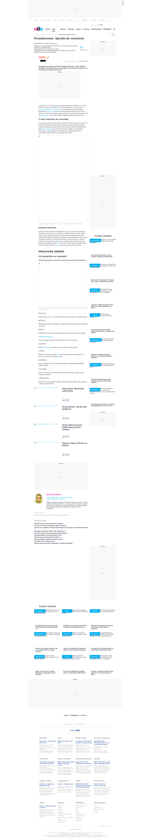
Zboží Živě (60, 807)
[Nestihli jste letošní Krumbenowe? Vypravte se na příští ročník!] (63, 305)
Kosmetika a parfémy (80, 814)
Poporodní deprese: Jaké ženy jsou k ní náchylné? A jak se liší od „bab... (83, 796)
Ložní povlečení (79, 818)
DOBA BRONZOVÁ (46, 337)
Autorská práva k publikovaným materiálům (52, 835)
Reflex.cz (70, 20)
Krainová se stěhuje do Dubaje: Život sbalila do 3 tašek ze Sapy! (83, 748)
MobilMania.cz (85, 20)
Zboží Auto (60, 818)
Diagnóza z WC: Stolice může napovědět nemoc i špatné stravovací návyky (84, 790)
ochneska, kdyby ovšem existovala (49, 109)
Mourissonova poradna (99, 784)
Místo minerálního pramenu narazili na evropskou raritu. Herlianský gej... (47, 788)
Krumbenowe (44, 115)
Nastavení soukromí (51, 836)
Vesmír (78, 29)
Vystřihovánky (96, 29)
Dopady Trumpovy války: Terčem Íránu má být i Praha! (47, 748)
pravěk (41, 515)
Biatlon (68, 741)
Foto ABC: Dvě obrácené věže (44, 541)
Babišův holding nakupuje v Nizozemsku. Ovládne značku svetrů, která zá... (84, 769)
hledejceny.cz (60, 805)
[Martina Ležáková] (38, 503)
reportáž (46, 515)
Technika (70, 29)
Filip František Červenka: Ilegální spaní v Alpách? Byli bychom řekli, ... (47, 794)
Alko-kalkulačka (43, 762)
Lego (77, 810)
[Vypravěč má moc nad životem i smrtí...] (63, 221)
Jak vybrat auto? (61, 822)
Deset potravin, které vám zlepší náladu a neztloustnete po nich (82, 793)
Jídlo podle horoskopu (104, 763)
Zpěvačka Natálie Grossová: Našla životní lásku (46, 816)
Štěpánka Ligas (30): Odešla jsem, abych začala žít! (101, 747)
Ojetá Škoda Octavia (62, 820)
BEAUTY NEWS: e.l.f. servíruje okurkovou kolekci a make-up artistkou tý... (66, 790)
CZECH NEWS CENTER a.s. (64, 833)
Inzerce (83, 715)
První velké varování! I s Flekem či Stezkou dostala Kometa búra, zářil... (65, 751)
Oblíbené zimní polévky (99, 762)
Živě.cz (77, 20)
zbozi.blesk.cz (61, 812)
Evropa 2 (96, 812)
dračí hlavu (50, 111)
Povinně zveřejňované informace (96, 836)
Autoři (66, 715)
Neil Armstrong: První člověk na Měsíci (47, 537)
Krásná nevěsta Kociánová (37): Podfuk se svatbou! (82, 746)
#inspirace (60, 784)
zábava (58, 515)
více (110, 20)
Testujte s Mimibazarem (81, 805)
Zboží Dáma (60, 810)
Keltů (58, 354)
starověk (52, 515)
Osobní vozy (60, 809)
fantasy (57, 245)
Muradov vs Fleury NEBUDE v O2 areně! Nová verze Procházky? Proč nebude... (47, 813)
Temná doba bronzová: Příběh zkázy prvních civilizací (72, 427)
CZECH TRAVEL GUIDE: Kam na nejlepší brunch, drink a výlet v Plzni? (65, 787)
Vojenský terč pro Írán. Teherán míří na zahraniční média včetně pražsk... (84, 766)
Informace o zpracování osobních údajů (94, 835)
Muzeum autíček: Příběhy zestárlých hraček (48, 539)
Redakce (76, 829)
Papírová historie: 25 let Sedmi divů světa (47, 535)
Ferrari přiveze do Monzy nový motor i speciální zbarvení (47, 766)
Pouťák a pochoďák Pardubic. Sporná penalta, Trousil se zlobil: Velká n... (66, 746)
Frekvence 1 (96, 810)
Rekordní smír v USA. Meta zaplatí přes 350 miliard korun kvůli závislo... (83, 772)
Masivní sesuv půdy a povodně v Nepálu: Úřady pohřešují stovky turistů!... (46, 751)
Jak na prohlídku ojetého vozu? (64, 814)
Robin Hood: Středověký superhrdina (73, 390)
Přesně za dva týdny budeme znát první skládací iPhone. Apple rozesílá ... (66, 768)
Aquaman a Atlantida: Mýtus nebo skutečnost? (49, 531)
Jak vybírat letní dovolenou (100, 744)
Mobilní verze (82, 724)
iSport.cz (55, 20)
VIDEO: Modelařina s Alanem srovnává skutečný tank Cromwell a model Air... (102, 791)
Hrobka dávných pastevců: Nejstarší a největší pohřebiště (53, 543)
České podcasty (97, 807)
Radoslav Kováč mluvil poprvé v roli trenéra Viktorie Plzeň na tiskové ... (47, 810)
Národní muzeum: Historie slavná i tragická (48, 523)
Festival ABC (102, 785)
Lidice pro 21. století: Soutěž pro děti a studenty (49, 525)
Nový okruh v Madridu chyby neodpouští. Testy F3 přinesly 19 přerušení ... (46, 772)
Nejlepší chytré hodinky (64, 762)
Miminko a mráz (105, 742)
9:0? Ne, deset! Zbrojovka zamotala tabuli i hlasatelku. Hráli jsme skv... (65, 748)
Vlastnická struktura (61, 836)
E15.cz (42, 20)
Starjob (95, 805)
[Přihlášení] (113, 34)
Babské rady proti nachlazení (83, 785)
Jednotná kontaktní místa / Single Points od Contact (77, 836)
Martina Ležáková (83, 61)
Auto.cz (48, 20)
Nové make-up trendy (86, 742)
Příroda (63, 29)
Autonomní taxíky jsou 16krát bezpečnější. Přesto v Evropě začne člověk (47, 769)
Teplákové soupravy (80, 815)
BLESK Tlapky (43, 784)
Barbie (77, 809)
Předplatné (74, 715)
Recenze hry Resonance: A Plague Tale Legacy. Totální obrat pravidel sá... (102, 788)
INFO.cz (45, 742)
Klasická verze (69, 724)
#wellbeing (66, 784)
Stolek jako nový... (98, 749)
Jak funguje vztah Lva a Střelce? (64, 792)
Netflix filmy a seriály (44, 785)
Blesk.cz (35, 20)
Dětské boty (78, 817)
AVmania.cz (95, 20)
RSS (80, 829)
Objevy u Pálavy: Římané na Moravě (74, 444)
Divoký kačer (51, 784)
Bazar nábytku (79, 820)
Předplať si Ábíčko (94, 25)
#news (71, 784)
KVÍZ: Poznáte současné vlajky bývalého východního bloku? (46, 791)
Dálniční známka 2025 (48, 763)
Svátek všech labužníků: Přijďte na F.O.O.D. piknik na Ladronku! (101, 772)
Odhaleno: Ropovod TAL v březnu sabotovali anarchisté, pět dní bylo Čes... (83, 751)
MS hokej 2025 (61, 741)
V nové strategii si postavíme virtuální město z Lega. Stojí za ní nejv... (102, 794)
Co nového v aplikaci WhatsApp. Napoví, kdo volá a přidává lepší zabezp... (64, 774)
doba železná (46, 347)
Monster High (78, 807)
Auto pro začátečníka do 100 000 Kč (65, 817)
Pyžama (77, 812)
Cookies (105, 835)
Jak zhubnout (79, 741)
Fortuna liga (42, 807)
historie (36, 515)
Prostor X (41, 806)
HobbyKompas (61, 815)
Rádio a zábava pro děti (99, 809)
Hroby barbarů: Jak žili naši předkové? (74, 408)
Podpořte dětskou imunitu (82, 784)
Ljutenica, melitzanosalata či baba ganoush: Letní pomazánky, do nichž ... (102, 766)
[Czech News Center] (78, 730)
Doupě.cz (63, 20)
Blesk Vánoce (43, 741)
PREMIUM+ (107, 29)
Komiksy (86, 29)
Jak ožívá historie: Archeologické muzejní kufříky (50, 533)
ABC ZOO (53, 30)
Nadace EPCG (87, 763)
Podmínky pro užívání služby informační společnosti (73, 835)
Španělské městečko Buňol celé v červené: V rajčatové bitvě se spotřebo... (46, 746)
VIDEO (47, 29)
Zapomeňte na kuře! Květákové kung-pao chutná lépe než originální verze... (102, 769)
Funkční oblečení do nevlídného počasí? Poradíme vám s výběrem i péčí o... (101, 752)
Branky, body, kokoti (50, 806)
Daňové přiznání (80, 762)
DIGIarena (103, 20)
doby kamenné (46, 129)
